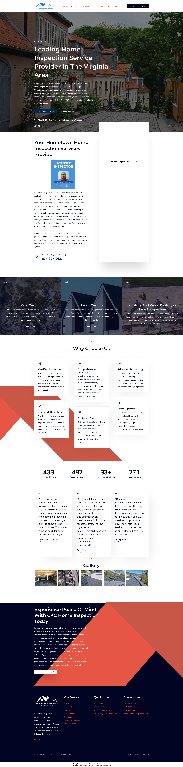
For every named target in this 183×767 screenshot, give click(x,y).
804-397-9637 (130, 710)
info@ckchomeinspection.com (136, 713)
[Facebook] (35, 739)
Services (85, 6)
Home (64, 6)
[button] (138, 6)
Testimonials (98, 6)
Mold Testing (99, 703)
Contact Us (118, 6)
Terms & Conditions (72, 720)
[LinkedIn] (39, 739)
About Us (74, 6)
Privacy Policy (70, 724)
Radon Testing (100, 707)
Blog (108, 6)
